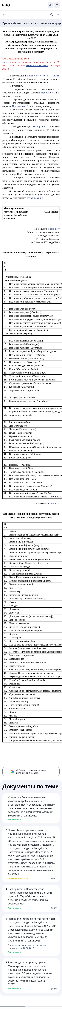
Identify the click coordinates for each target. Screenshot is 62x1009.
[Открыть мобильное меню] (57, 5)
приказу (55, 229)
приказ (5, 62)
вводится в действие (37, 65)
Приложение (47, 92)
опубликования (35, 198)
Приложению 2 (20, 106)
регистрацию (39, 126)
